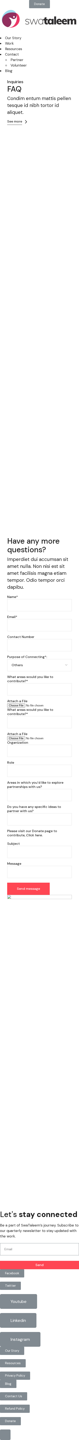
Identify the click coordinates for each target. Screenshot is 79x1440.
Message (14, 864)
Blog (8, 70)
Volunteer (19, 65)
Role (10, 763)
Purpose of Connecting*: (27, 657)
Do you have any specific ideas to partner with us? (34, 809)
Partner (17, 59)
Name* (12, 597)
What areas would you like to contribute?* (30, 679)
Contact (12, 54)
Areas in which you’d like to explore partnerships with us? (35, 785)
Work (9, 43)
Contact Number (20, 637)
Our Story (13, 38)
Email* (12, 617)
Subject (13, 844)
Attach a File (17, 701)
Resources (13, 49)
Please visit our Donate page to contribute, (32, 833)
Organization (17, 743)
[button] (39, 4)
